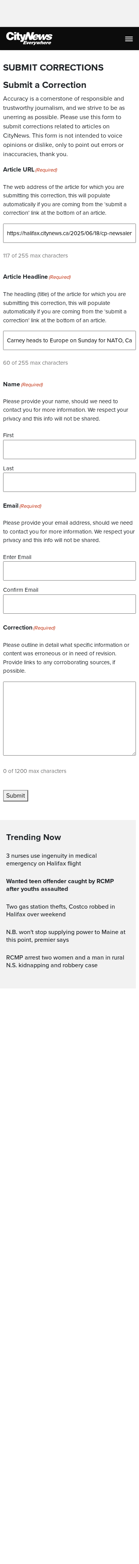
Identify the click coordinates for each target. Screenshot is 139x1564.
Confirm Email (20, 589)
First (8, 435)
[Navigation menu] (129, 38)
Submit (15, 796)
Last (8, 468)
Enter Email (17, 557)
